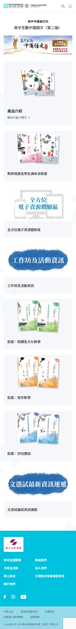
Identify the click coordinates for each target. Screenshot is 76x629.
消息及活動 (11, 568)
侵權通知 (35, 617)
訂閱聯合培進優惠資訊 (49, 576)
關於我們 (9, 584)
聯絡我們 (41, 560)
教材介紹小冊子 (17, 117)
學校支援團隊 (12, 560)
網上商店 (9, 576)
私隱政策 (49, 611)
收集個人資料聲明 (13, 617)
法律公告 (8, 611)
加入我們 (41, 568)
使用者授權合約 (29, 611)
